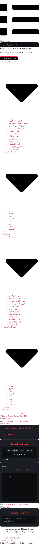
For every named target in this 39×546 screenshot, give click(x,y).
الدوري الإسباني (14, 131)
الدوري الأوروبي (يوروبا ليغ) (18, 123)
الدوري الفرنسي (14, 139)
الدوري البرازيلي (14, 149)
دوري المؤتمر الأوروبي (17, 126)
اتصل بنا (7, 234)
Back (4, 466)
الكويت (11, 218)
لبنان (10, 221)
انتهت (22, 450)
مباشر (15, 450)
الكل (8, 450)
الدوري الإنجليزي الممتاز (17, 128)
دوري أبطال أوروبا (15, 120)
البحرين (11, 211)
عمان (11, 224)
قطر (10, 226)
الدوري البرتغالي (14, 141)
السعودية (12, 229)
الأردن (11, 216)
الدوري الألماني (14, 133)
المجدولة (29, 450)
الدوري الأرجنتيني (15, 146)
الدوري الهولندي (14, 144)
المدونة (6, 231)
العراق (11, 213)
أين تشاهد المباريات (7, 58)
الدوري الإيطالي (14, 136)
